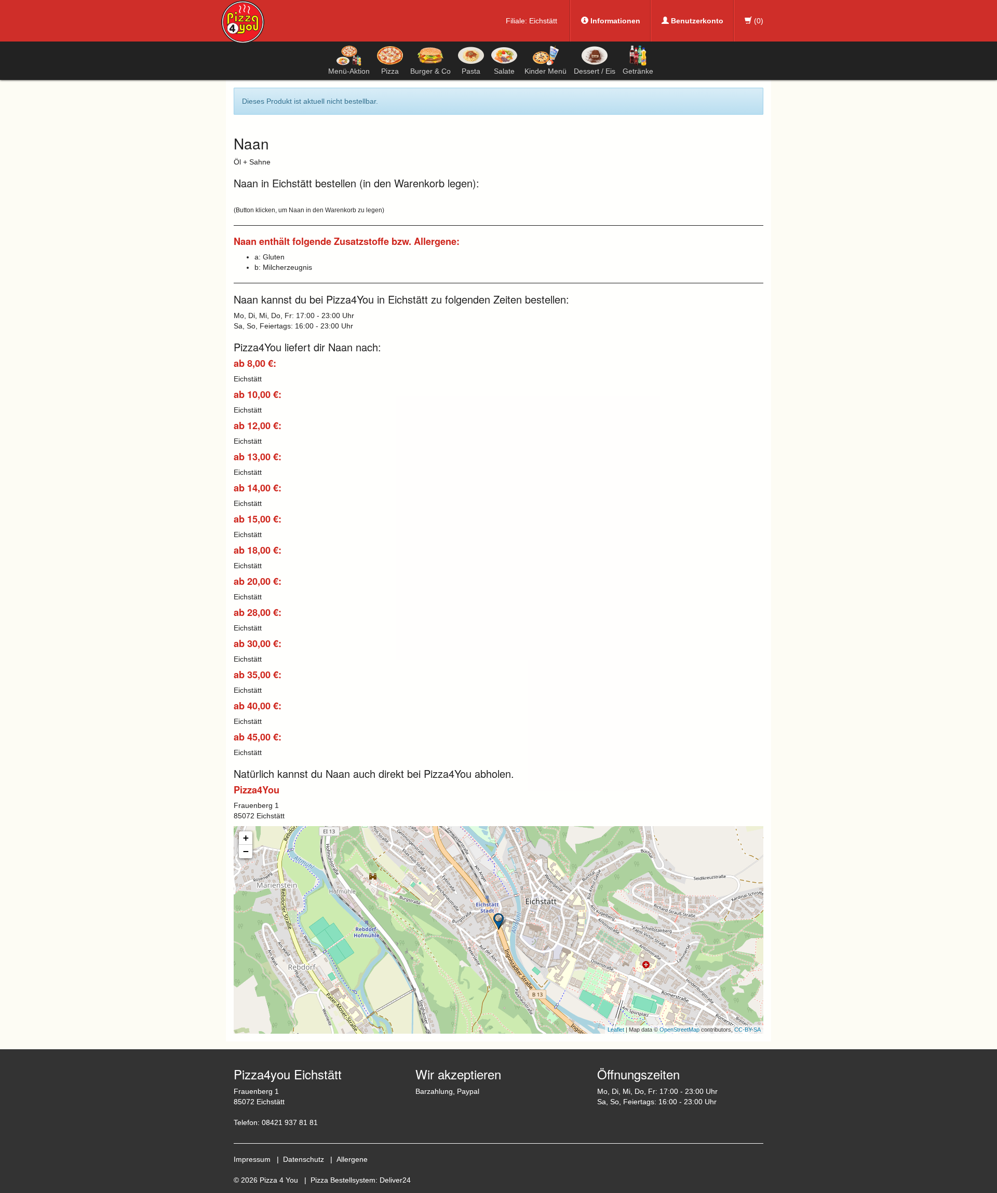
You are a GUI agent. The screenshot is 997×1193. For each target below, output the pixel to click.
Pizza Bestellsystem (343, 1180)
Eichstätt (543, 21)
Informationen (614, 21)
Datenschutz (303, 1159)
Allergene (352, 1159)
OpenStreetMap (679, 1029)
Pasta (471, 71)
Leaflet (616, 1029)
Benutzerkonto (696, 21)
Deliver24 (395, 1180)
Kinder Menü (545, 71)
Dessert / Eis (594, 71)
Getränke (638, 71)
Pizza (390, 71)
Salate (504, 71)
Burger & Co (430, 71)
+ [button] (246, 837)
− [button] (246, 851)
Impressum (252, 1159)
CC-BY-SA (747, 1029)
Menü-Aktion (349, 71)
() (757, 21)
